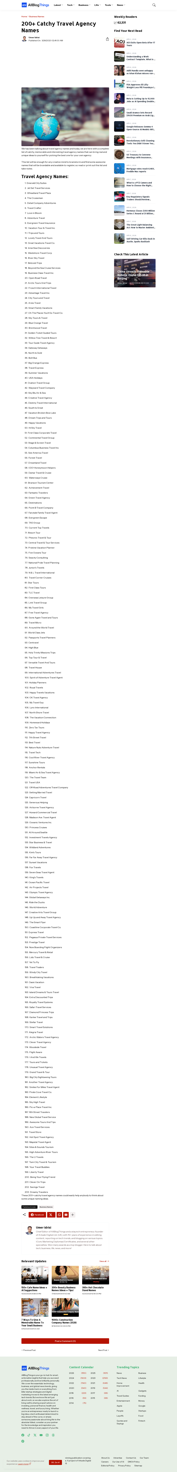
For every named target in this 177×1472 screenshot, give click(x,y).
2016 (77, 1398)
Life (96, 5)
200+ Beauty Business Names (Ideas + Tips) (63, 1289)
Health (141, 1383)
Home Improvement (123, 1384)
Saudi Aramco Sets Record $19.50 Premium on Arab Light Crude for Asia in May (141, 115)
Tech (69, 5)
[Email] (66, 1215)
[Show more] (72, 1215)
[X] (51, 1215)
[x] (35, 1435)
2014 (77, 1403)
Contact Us (131, 1458)
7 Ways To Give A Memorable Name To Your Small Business (32, 1322)
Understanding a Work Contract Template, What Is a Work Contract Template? (141, 59)
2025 (99, 1373)
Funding (142, 1396)
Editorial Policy (107, 1465)
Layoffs (120, 1416)
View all (102, 1261)
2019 (99, 1388)
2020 (77, 1388)
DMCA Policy (134, 1461)
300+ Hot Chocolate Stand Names (93, 1289)
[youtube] (41, 1435)
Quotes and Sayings (122, 1422)
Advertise (117, 1458)
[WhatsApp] (59, 1215)
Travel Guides (123, 1396)
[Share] (106, 39)
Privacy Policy (124, 1465)
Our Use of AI (118, 1461)
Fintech (141, 1421)
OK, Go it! (55, 1462)
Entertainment (123, 1401)
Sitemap (138, 1465)
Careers (104, 1461)
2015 (99, 1398)
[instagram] (47, 1435)
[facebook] (22, 1435)
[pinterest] (22, 1441)
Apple (119, 1406)
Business (83, 5)
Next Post (102, 1350)
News (120, 5)
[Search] (153, 5)
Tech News (122, 1378)
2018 (77, 1393)
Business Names (36, 16)
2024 (77, 1378)
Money (141, 1401)
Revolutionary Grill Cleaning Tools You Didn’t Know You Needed (140, 143)
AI (118, 1391)
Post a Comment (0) (65, 1341)
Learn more (23, 1464)
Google (141, 1406)
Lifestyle (142, 1378)
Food (140, 1416)
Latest (57, 5)
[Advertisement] (65, 64)
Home (24, 16)
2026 (77, 1373)
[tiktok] (29, 1435)
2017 (99, 1393)
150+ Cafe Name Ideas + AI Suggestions (34, 1289)
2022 (77, 1383)
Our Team (144, 1458)
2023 (99, 1378)
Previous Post (29, 1350)
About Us (105, 1458)
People (120, 1411)
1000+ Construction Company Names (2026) (64, 1321)
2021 (99, 1383)
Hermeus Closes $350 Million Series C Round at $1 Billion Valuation (141, 213)
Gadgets (142, 1391)
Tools (108, 5)
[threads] (53, 1435)
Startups (142, 1411)
